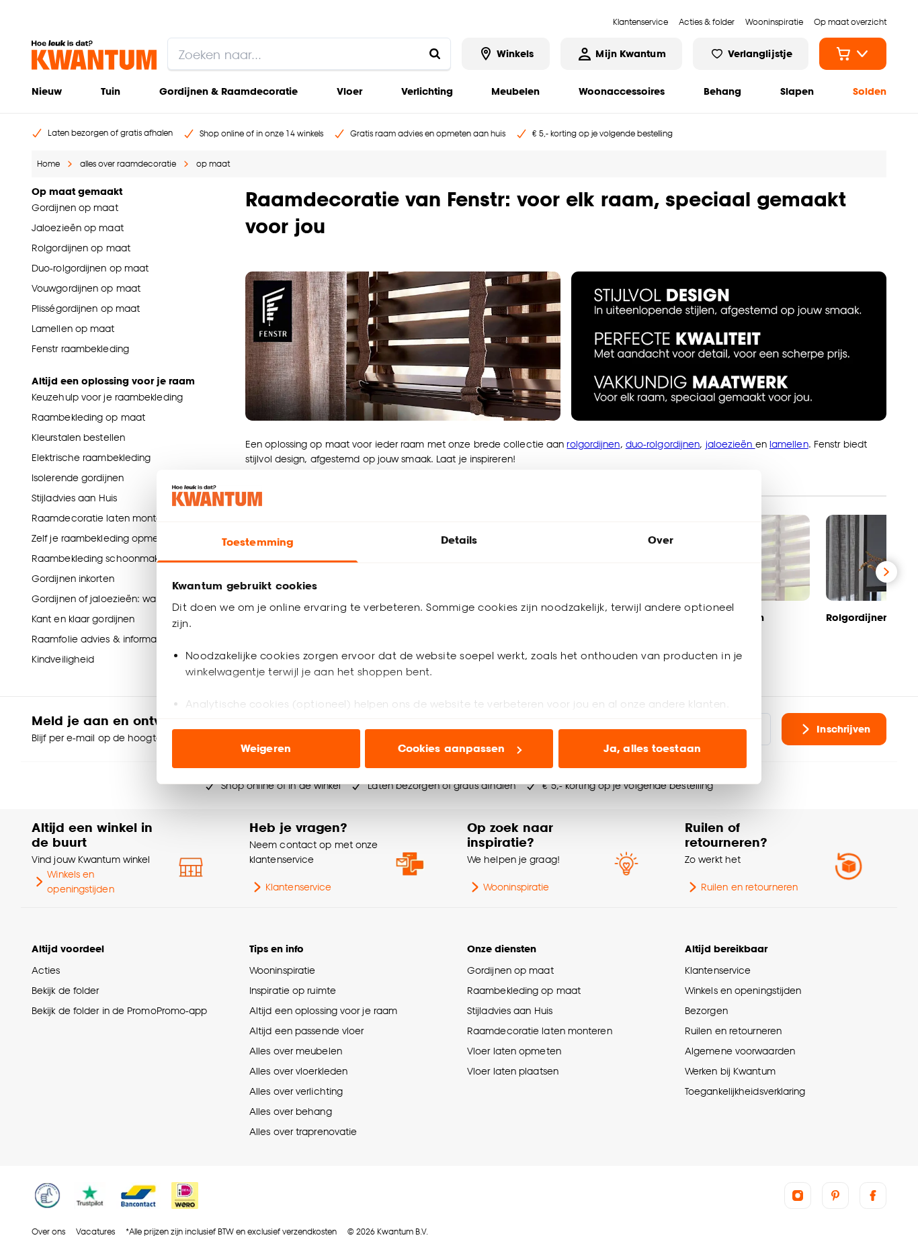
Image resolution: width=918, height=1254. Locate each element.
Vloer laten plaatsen (512, 1071)
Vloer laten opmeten (514, 1050)
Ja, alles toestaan (652, 748)
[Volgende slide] (886, 572)
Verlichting (427, 91)
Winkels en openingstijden (80, 881)
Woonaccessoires (622, 91)
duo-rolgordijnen (663, 444)
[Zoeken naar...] (435, 54)
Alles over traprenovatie (303, 1131)
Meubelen (515, 91)
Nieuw (47, 91)
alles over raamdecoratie (128, 164)
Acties (46, 970)
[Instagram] (797, 1195)
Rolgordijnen (857, 617)
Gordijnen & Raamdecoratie (228, 91)
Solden (869, 91)
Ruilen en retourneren (749, 886)
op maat (213, 164)
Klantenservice (298, 886)
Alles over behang (290, 1111)
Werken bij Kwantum (730, 1071)
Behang (722, 91)
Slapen (797, 91)
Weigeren (266, 748)
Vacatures (95, 1231)
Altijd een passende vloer (306, 1030)
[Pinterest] (835, 1195)
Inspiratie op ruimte (292, 990)
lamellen (788, 444)
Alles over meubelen (295, 1050)
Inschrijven (843, 729)
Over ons (48, 1231)
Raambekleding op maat (524, 990)
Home (48, 164)
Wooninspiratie (516, 886)
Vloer (349, 91)
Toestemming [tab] (257, 542)
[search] (309, 54)
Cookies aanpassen (451, 748)
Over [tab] (660, 540)
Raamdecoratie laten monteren (539, 1030)
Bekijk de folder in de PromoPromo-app (120, 1010)
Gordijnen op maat (510, 970)
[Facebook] (873, 1195)
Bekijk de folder (65, 990)
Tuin (110, 91)
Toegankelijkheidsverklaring (745, 1091)
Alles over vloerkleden (298, 1071)
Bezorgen (706, 1010)
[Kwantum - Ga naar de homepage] (94, 55)
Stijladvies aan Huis (509, 1010)
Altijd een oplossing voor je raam (323, 1010)
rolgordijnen (593, 444)
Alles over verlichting (296, 1091)
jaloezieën (730, 444)
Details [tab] (459, 540)
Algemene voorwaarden (740, 1050)
